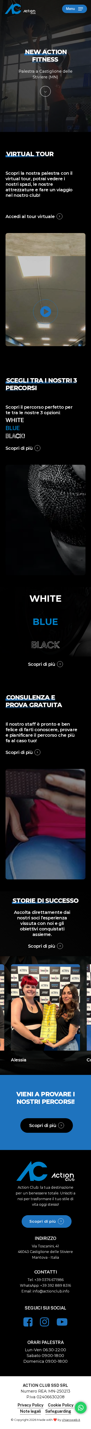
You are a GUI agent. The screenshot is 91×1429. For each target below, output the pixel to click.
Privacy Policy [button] (30, 1405)
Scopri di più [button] (19, 448)
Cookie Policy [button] (61, 1405)
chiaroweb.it (71, 1419)
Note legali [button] (30, 1411)
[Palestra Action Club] (45, 1181)
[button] (74, 9)
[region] (45, 1013)
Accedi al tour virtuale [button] (30, 216)
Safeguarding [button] (58, 1411)
